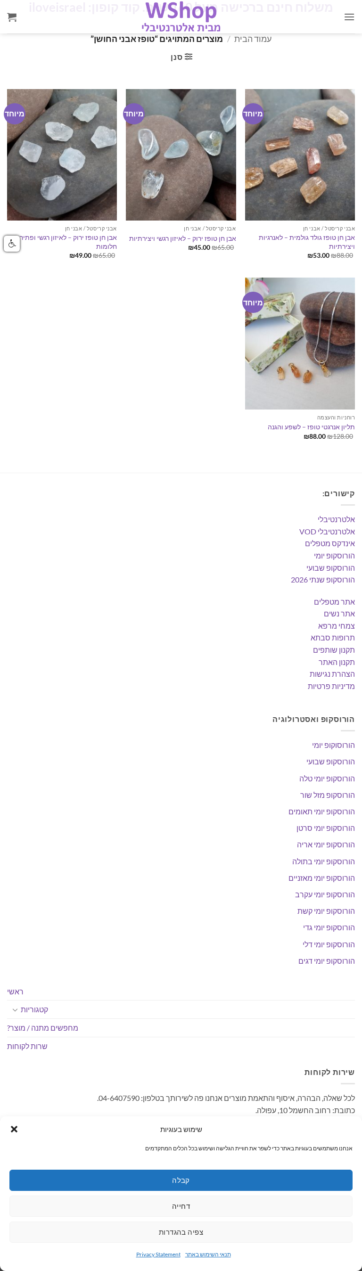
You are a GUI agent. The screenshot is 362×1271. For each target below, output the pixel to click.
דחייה (181, 1206)
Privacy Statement (158, 1254)
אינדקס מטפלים (330, 543)
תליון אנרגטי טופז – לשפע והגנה (311, 427)
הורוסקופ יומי (334, 555)
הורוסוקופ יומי (333, 744)
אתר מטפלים (334, 601)
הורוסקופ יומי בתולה (323, 861)
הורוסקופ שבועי (330, 567)
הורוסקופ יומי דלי (329, 944)
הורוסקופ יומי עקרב (325, 894)
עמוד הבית (253, 38)
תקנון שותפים (334, 649)
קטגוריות (34, 1009)
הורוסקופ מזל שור (327, 794)
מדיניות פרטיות (331, 685)
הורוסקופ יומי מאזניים (321, 877)
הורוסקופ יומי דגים (326, 960)
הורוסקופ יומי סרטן (325, 827)
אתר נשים (339, 613)
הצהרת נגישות (332, 673)
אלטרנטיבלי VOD (327, 531)
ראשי (15, 991)
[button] (14, 1129)
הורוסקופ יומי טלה (327, 778)
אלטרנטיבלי (336, 519)
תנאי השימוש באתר (208, 1254)
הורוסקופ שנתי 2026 (323, 579)
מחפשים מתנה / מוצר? (42, 1027)
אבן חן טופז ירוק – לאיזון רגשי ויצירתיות (182, 238)
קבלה (181, 1180)
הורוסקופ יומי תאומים (321, 811)
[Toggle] (15, 1009)
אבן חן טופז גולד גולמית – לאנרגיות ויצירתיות (307, 241)
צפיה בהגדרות (181, 1232)
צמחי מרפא (336, 625)
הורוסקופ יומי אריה (326, 844)
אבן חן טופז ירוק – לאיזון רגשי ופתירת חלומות (66, 241)
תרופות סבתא (333, 637)
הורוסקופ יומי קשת (326, 910)
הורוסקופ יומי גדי (329, 927)
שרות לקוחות (27, 1045)
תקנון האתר (337, 661)
